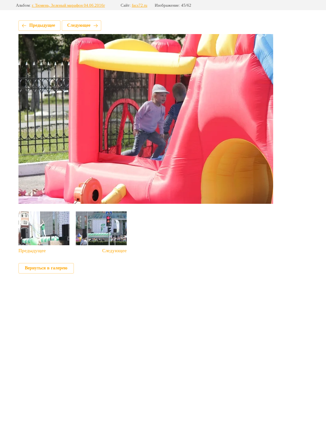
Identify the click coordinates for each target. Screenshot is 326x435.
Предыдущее (42, 25)
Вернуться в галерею (46, 268)
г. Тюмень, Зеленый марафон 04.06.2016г (68, 5)
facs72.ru (139, 5)
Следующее (78, 25)
